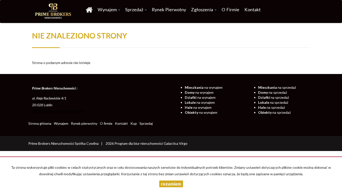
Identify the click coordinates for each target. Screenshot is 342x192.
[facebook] (311, 9)
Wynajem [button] (108, 9)
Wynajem (61, 123)
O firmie (230, 9)
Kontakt (252, 9)
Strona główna (39, 123)
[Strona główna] (89, 9)
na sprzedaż (277, 87)
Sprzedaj (146, 123)
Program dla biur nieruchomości (139, 143)
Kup (133, 123)
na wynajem (204, 87)
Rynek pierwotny (169, 9)
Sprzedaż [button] (134, 9)
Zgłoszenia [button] (202, 9)
